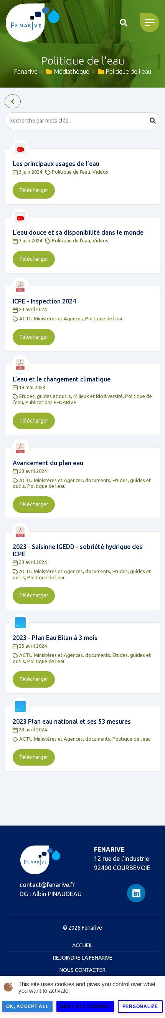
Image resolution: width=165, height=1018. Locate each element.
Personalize (140, 1006)
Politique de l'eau (71, 171)
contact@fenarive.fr (47, 884)
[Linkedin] (136, 893)
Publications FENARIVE (50, 402)
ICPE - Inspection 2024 (44, 301)
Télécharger (33, 190)
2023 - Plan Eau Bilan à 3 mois (55, 637)
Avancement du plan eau (48, 462)
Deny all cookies (85, 1006)
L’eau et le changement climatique (62, 379)
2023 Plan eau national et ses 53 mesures (72, 721)
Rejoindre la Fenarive (82, 958)
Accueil (82, 945)
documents (97, 480)
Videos (100, 171)
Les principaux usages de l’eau (56, 163)
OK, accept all (27, 1006)
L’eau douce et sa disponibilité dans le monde (78, 232)
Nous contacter (82, 970)
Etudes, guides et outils (45, 396)
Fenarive (26, 71)
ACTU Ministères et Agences (51, 318)
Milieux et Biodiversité (98, 396)
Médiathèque (70, 71)
